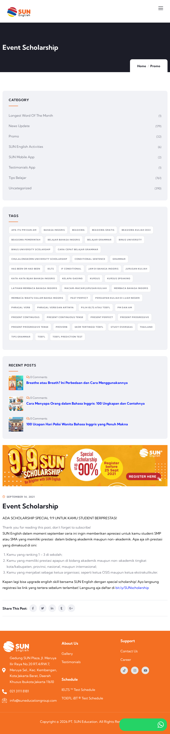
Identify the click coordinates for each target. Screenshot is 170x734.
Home (141, 66)
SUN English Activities (26, 146)
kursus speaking (118, 278)
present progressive (134, 317)
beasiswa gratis (103, 230)
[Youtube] (145, 670)
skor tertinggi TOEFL (89, 327)
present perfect (102, 317)
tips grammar (20, 336)
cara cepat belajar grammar (78, 249)
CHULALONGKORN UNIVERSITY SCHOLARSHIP (39, 259)
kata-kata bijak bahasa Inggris (33, 278)
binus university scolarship (31, 249)
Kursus (95, 278)
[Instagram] (134, 670)
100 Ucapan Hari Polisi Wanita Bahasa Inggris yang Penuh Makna (77, 424)
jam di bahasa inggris (104, 268)
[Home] (17, 647)
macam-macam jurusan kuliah (85, 288)
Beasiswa (78, 230)
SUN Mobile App (21, 157)
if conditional (71, 268)
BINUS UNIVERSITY (130, 239)
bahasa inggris (54, 230)
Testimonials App (22, 167)
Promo (155, 66)
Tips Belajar (17, 178)
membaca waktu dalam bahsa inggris (37, 298)
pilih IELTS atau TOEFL (95, 307)
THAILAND (146, 327)
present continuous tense (65, 317)
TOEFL (41, 336)
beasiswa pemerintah (25, 239)
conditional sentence (90, 259)
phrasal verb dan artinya (55, 307)
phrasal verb (20, 307)
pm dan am (125, 307)
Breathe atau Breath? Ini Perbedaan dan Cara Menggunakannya (77, 383)
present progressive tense (30, 327)
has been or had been (25, 268)
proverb (61, 327)
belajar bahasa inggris (64, 239)
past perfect (79, 298)
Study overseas (122, 327)
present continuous (25, 317)
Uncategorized (20, 188)
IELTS (50, 268)
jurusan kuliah (136, 268)
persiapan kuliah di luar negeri (117, 298)
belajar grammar (99, 239)
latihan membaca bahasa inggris (34, 288)
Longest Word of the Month (31, 115)
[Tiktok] (124, 670)
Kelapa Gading (72, 278)
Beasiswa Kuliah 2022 (136, 230)
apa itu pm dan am (23, 230)
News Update (19, 126)
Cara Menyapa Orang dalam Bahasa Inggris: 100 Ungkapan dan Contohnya (86, 403)
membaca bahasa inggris (131, 288)
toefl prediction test (68, 336)
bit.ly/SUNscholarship (132, 588)
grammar (119, 259)
